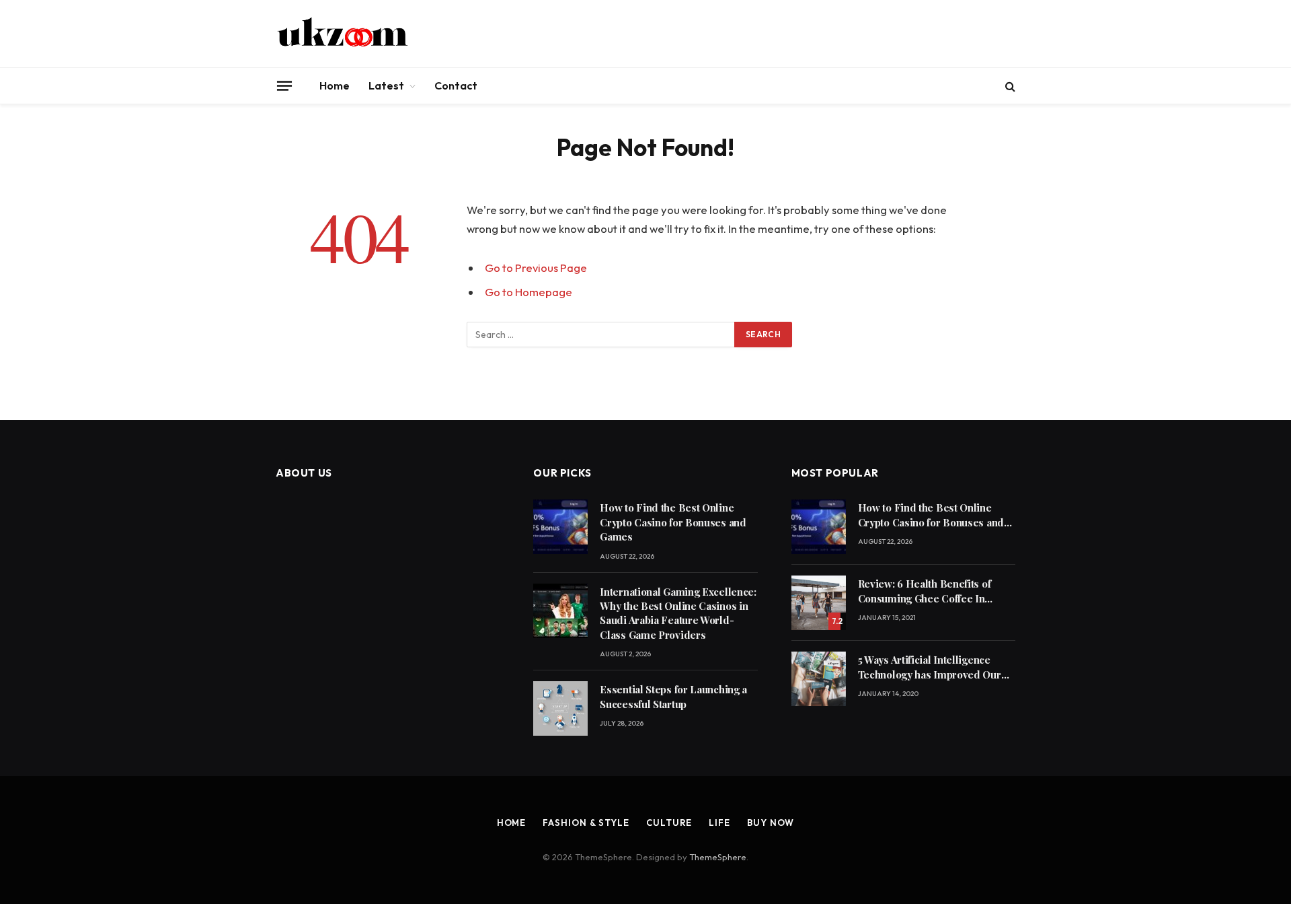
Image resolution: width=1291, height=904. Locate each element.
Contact (455, 85)
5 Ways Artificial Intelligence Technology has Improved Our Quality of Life (929, 667)
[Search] (1009, 86)
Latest (386, 85)
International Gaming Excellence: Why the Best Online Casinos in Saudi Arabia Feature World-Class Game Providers (678, 613)
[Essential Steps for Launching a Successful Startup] (560, 708)
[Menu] (284, 85)
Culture (669, 822)
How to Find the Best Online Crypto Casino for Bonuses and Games (673, 522)
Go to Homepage (528, 292)
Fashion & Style (586, 822)
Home (334, 85)
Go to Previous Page (536, 267)
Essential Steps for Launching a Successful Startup (673, 696)
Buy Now (770, 822)
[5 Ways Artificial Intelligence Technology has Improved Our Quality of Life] (818, 679)
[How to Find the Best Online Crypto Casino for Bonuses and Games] (560, 526)
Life (719, 822)
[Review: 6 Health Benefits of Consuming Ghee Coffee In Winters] (818, 603)
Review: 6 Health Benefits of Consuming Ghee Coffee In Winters (924, 591)
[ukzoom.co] (343, 33)
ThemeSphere (717, 856)
